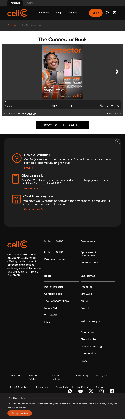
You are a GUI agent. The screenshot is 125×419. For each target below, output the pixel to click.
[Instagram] (102, 392)
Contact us (28, 188)
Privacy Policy (62, 387)
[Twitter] (91, 392)
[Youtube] (81, 392)
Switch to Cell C (53, 241)
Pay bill (85, 308)
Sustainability (82, 375)
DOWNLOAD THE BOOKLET (60, 125)
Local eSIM (50, 308)
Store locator (31, 209)
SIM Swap (86, 294)
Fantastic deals (90, 262)
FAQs (27, 168)
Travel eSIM (51, 315)
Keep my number (54, 259)
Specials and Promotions (88, 253)
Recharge (87, 287)
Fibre (47, 322)
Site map (100, 387)
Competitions (89, 353)
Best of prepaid (53, 287)
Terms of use (42, 387)
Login (96, 13)
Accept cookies (20, 413)
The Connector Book (56, 301)
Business (31, 3)
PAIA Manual (82, 387)
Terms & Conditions (19, 387)
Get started (43, 13)
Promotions (88, 241)
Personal (15, 3)
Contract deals (53, 294)
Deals (47, 276)
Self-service (88, 276)
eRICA (84, 301)
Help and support (91, 321)
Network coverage (92, 346)
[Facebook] (112, 392)
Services (73, 13)
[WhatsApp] (70, 392)
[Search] (107, 13)
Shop (59, 13)
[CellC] (17, 12)
